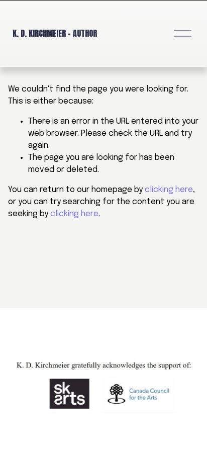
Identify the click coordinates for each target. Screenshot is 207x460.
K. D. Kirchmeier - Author (55, 33)
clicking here (169, 190)
